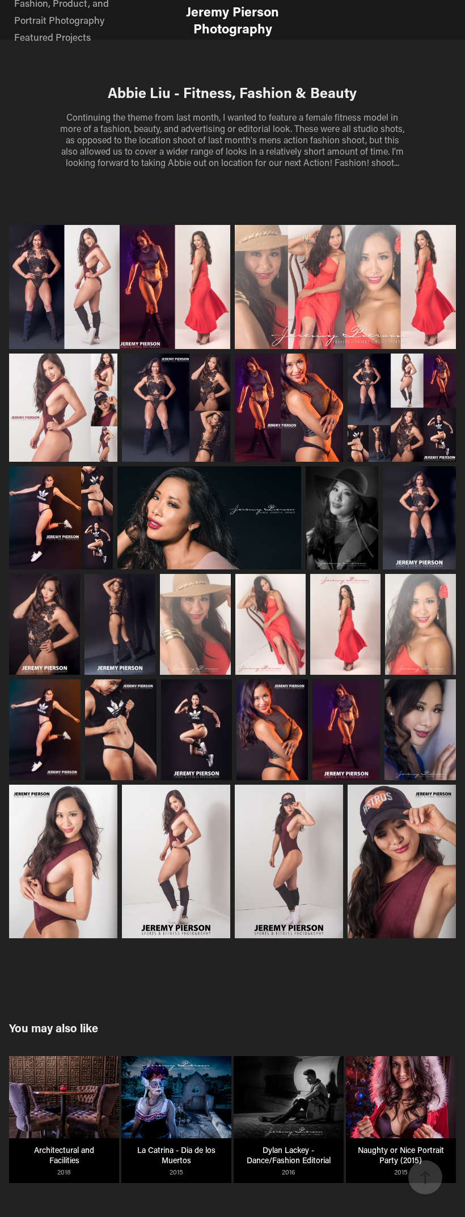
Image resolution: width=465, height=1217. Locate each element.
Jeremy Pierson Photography (234, 20)
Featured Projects (52, 37)
